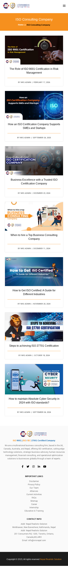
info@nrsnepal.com (37, 540)
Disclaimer (34, 481)
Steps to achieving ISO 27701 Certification (34, 345)
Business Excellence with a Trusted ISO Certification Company (34, 181)
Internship (34, 507)
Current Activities (34, 494)
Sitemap (34, 501)
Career (34, 504)
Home (21, 25)
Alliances (34, 491)
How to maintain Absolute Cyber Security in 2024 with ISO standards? (34, 400)
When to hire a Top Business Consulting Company (34, 237)
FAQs (34, 498)
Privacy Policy (34, 484)
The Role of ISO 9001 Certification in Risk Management (34, 70)
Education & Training (34, 511)
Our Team (34, 488)
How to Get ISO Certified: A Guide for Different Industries (34, 292)
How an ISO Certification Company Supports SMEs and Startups (34, 126)
